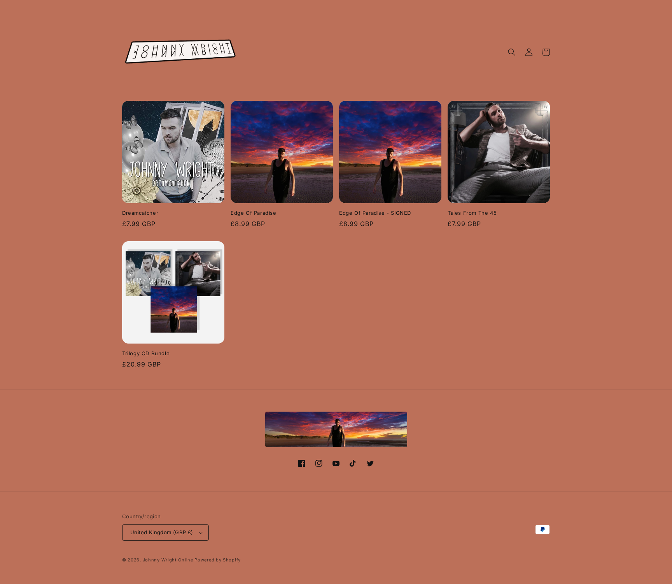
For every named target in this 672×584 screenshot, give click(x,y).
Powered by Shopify (217, 560)
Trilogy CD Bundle (146, 353)
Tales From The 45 (472, 213)
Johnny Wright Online (168, 560)
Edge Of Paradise (253, 213)
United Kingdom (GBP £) (161, 532)
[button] (511, 52)
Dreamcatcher (140, 213)
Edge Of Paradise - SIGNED (375, 213)
